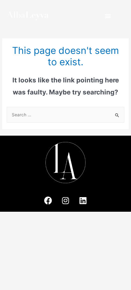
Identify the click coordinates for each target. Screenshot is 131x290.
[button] (108, 16)
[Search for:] (65, 114)
